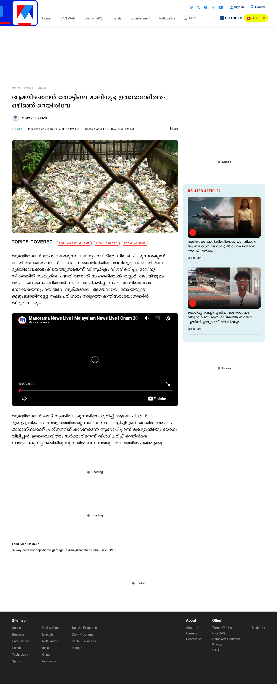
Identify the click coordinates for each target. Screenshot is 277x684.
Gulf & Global (51, 628)
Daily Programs (82, 634)
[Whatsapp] (191, 7)
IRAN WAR (67, 18)
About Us (192, 628)
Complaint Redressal (226, 639)
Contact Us (193, 639)
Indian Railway (106, 243)
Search (260, 7)
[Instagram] (206, 7)
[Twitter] (198, 7)
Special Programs (84, 628)
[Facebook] (213, 7)
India (45, 648)
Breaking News (135, 243)
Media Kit (258, 628)
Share (174, 129)
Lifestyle (47, 634)
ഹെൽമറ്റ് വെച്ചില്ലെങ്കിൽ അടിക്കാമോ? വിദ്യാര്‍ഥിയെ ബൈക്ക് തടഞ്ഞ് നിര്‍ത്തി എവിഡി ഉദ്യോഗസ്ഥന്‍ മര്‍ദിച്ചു (220, 317)
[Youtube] (221, 7)
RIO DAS (218, 633)
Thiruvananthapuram (74, 243)
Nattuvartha (167, 18)
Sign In (239, 7)
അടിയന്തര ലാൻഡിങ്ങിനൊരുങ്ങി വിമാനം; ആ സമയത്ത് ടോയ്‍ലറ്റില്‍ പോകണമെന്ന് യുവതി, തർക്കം (222, 246)
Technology (20, 654)
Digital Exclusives (84, 641)
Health (16, 648)
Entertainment (140, 18)
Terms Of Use (222, 628)
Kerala (117, 18)
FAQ (215, 650)
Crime (46, 654)
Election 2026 (93, 18)
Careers (191, 633)
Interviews (49, 661)
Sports (16, 661)
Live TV (259, 18)
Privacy (217, 644)
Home (46, 18)
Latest (41, 88)
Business (18, 634)
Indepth (77, 648)
